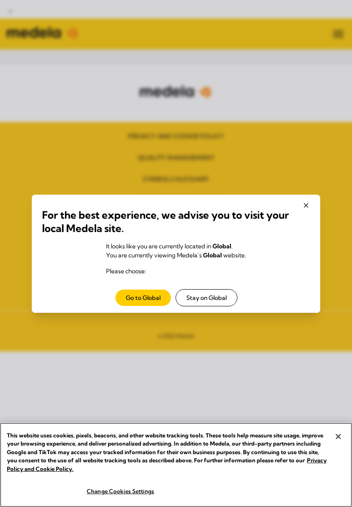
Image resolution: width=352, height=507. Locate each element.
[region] (176, 465)
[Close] (338, 436)
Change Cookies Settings (120, 491)
